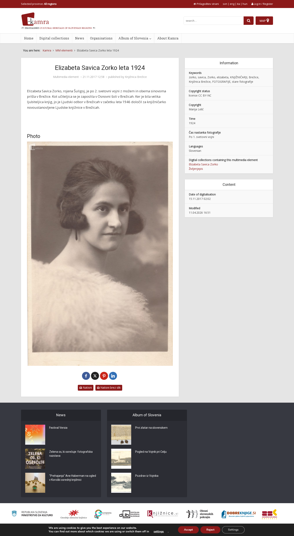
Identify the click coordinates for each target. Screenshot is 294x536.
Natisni (87, 387)
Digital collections (54, 38)
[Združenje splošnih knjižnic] (269, 514)
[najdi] (249, 20)
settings (159, 531)
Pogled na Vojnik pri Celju (151, 451)
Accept (188, 530)
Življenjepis (196, 169)
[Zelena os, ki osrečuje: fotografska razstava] (35, 459)
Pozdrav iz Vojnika (146, 475)
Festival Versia (58, 427)
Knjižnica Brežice (136, 77)
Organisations (101, 38)
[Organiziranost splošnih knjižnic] (73, 514)
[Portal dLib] (130, 514)
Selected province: (39, 4)
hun (245, 4)
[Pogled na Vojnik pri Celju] (121, 459)
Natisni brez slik (110, 387)
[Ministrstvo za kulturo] (32, 514)
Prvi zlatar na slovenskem (151, 427)
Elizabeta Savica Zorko (203, 164)
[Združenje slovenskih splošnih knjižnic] (162, 514)
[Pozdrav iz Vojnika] (121, 483)
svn (225, 4)
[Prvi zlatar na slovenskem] (121, 435)
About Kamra (167, 38)
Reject (210, 530)
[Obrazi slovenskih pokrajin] (200, 514)
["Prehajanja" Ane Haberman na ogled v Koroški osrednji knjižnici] (35, 483)
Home (28, 38)
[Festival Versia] (35, 435)
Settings (233, 530)
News (79, 38)
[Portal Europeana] (103, 514)
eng (232, 4)
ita (238, 4)
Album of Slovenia (133, 38)
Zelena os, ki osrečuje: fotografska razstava (71, 453)
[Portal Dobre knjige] (239, 514)
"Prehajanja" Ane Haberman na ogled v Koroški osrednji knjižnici (72, 477)
